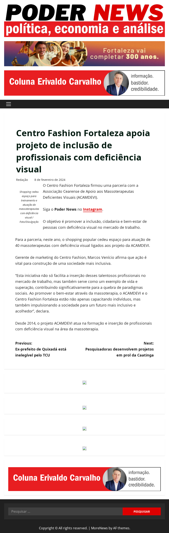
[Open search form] (163, 104)
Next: (119, 349)
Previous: (40, 349)
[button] (8, 104)
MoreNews (99, 528)
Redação (22, 180)
